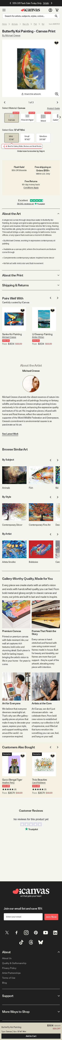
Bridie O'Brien (38, 337)
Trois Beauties (39, 779)
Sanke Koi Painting (12, 334)
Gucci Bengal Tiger (12, 779)
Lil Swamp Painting (42, 334)
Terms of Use (8, 978)
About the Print (12, 275)
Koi (43, 24)
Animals (15, 24)
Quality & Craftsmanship (14, 963)
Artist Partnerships (11, 973)
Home (4, 24)
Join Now (51, 916)
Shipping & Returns (15, 285)
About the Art (11, 214)
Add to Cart (31, 1036)
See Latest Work (10, 433)
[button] (11, 118)
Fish (35, 24)
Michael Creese (9, 337)
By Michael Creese (11, 35)
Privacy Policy (9, 968)
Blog (4, 982)
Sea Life (26, 24)
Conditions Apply (31, 187)
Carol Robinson (39, 782)
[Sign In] (50, 10)
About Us (7, 958)
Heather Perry (8, 782)
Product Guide (53, 108)
